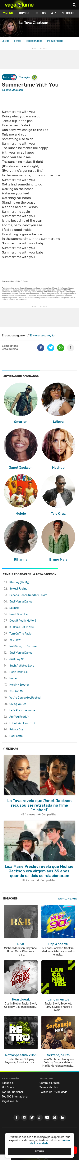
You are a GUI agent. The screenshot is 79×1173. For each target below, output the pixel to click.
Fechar (39, 1151)
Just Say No (16, 659)
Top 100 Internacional (15, 1096)
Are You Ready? (19, 716)
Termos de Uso (49, 1087)
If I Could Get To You (21, 627)
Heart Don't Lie (18, 614)
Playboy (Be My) (19, 582)
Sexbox (14, 608)
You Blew (15, 640)
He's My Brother (19, 684)
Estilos (40, 13)
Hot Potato (16, 736)
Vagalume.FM (66, 898)
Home (13, 678)
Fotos (17, 41)
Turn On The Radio (20, 633)
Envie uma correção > (43, 335)
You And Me (16, 691)
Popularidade (55, 41)
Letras (5, 41)
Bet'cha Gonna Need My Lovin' (28, 595)
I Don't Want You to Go (22, 723)
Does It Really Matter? (22, 620)
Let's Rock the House (22, 710)
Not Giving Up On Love (23, 646)
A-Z (53, 13)
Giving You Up (17, 704)
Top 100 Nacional (12, 1092)
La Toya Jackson (12, 90)
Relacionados (34, 41)
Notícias (68, 13)
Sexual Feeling (18, 588)
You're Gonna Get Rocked (24, 697)
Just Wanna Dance (20, 601)
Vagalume (19, 5)
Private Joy (16, 729)
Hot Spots (8, 1087)
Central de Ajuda (50, 1083)
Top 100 (24, 13)
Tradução (24, 77)
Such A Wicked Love (21, 665)
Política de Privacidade (53, 1092)
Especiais (7, 1083)
